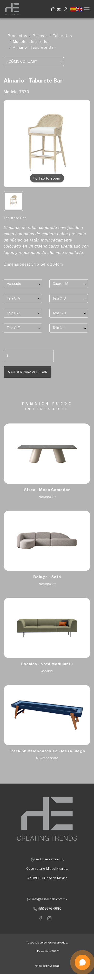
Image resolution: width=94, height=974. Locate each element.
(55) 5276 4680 (49, 908)
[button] (56, 9)
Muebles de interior (31, 41)
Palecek (40, 36)
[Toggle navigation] (87, 9)
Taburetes (62, 36)
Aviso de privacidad (47, 965)
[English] (79, 9)
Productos (17, 36)
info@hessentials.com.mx (49, 899)
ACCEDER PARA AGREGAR (27, 372)
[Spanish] (73, 9)
